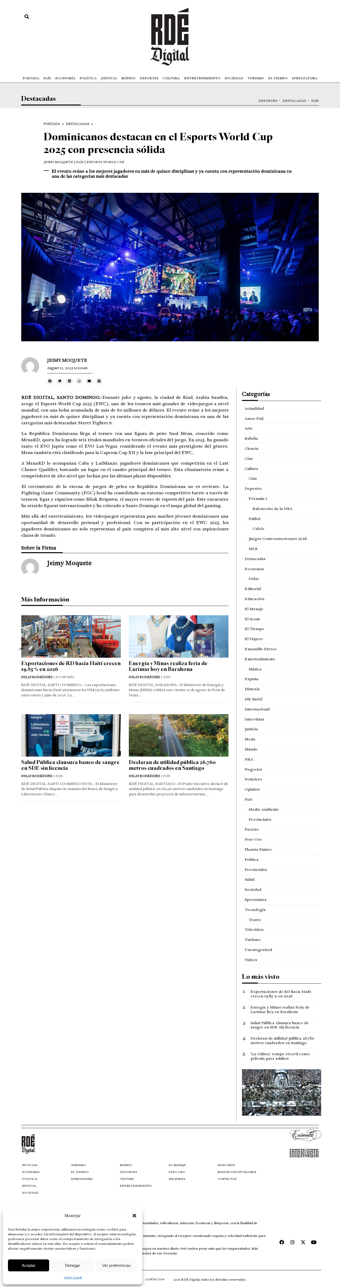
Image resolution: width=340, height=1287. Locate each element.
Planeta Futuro (258, 849)
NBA (249, 759)
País (47, 78)
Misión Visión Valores (237, 1172)
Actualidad (254, 408)
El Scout (252, 619)
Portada (31, 78)
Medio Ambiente (264, 809)
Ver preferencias (116, 1265)
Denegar (72, 1265)
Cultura (171, 78)
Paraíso (252, 829)
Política (88, 78)
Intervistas (254, 719)
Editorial (253, 588)
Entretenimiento (202, 78)
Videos (251, 959)
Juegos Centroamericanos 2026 (278, 538)
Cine (249, 458)
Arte (249, 428)
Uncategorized (258, 949)
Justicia (109, 78)
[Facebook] (282, 1242)
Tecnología (255, 909)
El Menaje (254, 609)
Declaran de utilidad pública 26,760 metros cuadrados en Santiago (172, 765)
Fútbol (254, 518)
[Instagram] (292, 1242)
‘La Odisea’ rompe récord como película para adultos (280, 1056)
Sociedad (234, 78)
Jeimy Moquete (58, 162)
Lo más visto (260, 976)
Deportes (149, 78)
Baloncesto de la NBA (272, 508)
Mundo (128, 78)
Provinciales (260, 819)
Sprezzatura (304, 78)
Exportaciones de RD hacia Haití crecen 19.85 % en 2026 (71, 666)
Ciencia (251, 448)
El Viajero (254, 638)
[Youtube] (313, 1242)
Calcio (258, 528)
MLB (253, 548)
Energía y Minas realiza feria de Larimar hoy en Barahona (168, 666)
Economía (65, 78)
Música (255, 669)
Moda (250, 739)
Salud (249, 879)
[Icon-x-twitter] (303, 1242)
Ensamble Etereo (261, 649)
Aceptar (28, 1265)
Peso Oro (253, 839)
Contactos (227, 1179)
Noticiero (253, 779)
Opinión (252, 789)
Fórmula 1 (258, 498)
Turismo (256, 78)
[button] (134, 1215)
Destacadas (294, 101)
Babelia (251, 438)
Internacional (257, 709)
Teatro (255, 919)
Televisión (254, 929)
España (251, 679)
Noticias (29, 1165)
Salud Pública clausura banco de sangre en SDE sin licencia (70, 765)
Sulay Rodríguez (37, 677)
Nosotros (226, 1165)
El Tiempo (278, 78)
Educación (254, 598)
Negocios (253, 769)
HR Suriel (253, 699)
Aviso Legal (73, 1277)
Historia (252, 689)
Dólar (254, 578)
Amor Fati (254, 418)
